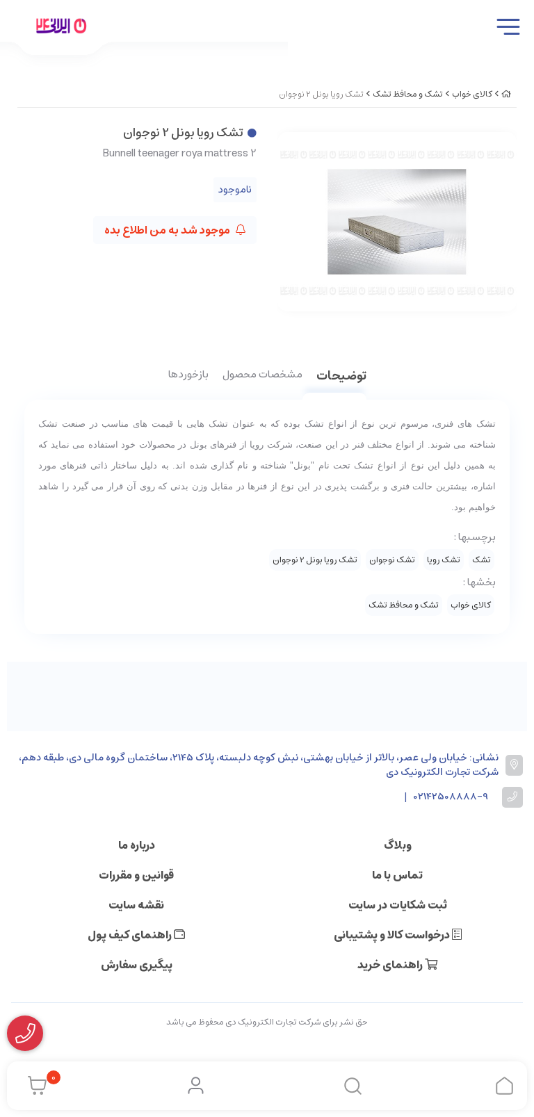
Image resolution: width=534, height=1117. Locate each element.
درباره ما (136, 845)
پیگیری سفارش (136, 965)
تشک (481, 560)
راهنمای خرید (391, 965)
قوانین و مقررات (136, 875)
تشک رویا (443, 560)
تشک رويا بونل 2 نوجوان (315, 560)
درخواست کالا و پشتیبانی (393, 935)
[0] (34, 1086)
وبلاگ (398, 845)
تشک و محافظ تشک (408, 94)
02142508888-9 (451, 797)
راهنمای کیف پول (131, 935)
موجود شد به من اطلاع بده (168, 230)
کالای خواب (472, 94)
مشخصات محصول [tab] (262, 375)
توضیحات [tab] (341, 377)
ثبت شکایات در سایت (397, 905)
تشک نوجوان (392, 560)
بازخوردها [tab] (188, 375)
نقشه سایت (136, 905)
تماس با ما (397, 875)
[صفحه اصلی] (506, 94)
